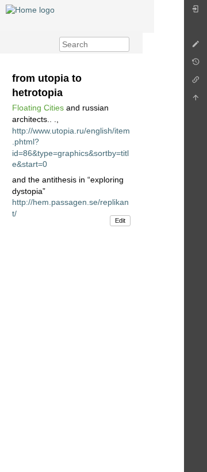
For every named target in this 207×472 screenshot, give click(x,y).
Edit (120, 220)
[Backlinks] (195, 83)
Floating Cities (38, 107)
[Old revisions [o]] (195, 65)
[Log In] (195, 12)
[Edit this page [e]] (195, 47)
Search (123, 44)
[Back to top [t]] (195, 100)
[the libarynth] (30, 9)
